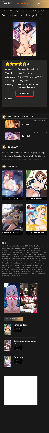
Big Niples (10, 248)
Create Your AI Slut (36, 198)
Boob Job (30, 248)
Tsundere (31, 87)
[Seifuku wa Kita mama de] (7, 345)
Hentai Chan (7, 257)
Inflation (16, 265)
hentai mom (15, 259)
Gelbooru (35, 252)
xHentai (13, 276)
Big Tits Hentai (20, 248)
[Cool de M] (7, 361)
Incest (42, 263)
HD (27, 254)
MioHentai (18, 267)
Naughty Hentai (17, 269)
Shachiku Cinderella (12, 198)
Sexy (30, 271)
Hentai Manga (40, 257)
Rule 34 (24, 271)
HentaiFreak (25, 263)
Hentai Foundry (17, 257)
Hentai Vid (8, 261)
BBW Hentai (29, 246)
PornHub (12, 271)
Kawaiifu (23, 265)
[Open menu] (44, 3)
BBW (20, 84)
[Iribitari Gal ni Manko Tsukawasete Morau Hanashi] (12, 217)
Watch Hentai (23, 274)
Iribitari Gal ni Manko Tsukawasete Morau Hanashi (21, 233)
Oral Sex (40, 269)
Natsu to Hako (20, 325)
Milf (37, 84)
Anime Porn (16, 246)
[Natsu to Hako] (7, 329)
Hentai (31, 254)
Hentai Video (17, 261)
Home (6, 11)
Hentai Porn (25, 259)
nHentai (26, 269)
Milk (13, 267)
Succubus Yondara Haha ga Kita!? (31, 11)
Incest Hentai (28, 84)
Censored (24, 93)
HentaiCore (6, 263)
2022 (20, 99)
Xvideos (19, 276)
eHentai (5, 252)
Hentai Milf (6, 259)
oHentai (33, 269)
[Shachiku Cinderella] (12, 183)
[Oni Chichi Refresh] (36, 217)
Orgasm (5, 271)
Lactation (38, 265)
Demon (32, 250)
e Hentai (39, 250)
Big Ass (37, 246)
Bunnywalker (23, 81)
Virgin (15, 274)
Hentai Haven (29, 257)
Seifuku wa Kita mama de (25, 342)
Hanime (13, 254)
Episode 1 (18, 331)
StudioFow (36, 271)
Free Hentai (20, 252)
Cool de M (18, 357)
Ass (22, 246)
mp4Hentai (6, 269)
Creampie (14, 250)
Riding (18, 271)
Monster (22, 87)
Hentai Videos (28, 261)
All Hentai (13, 11)
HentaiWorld (34, 263)
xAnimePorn (41, 274)
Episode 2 (18, 328)
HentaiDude (15, 263)
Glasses (43, 252)
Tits (42, 271)
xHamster (5, 276)
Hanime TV (21, 254)
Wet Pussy (32, 274)
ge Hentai (27, 252)
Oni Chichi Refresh (37, 233)
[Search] (39, 3)
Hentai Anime (39, 254)
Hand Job (6, 254)
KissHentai (30, 265)
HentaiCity (37, 261)
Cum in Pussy (24, 250)
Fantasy (12, 252)
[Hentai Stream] (15, 2)
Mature (4, 267)
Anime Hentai (6, 246)
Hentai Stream (35, 259)
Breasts (37, 248)
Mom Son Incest (29, 267)
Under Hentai (7, 274)
